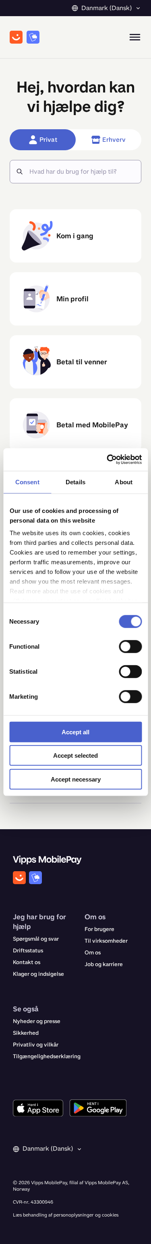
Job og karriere (104, 964)
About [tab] (123, 481)
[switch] (130, 646)
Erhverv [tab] (114, 139)
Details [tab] (75, 481)
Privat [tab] (48, 139)
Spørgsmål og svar (36, 939)
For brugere (99, 929)
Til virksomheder (106, 941)
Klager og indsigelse (38, 974)
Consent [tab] (27, 481)
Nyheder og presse (36, 1021)
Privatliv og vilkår (35, 1045)
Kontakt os (26, 962)
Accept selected (75, 755)
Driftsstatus (28, 950)
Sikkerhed (26, 1033)
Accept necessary (76, 778)
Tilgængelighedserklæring (47, 1056)
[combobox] (82, 171)
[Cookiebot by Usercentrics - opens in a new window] (107, 459)
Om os (93, 952)
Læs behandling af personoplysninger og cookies (65, 1215)
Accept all (75, 731)
